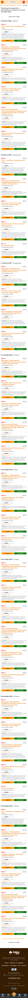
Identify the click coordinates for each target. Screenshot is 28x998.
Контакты (24, 965)
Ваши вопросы (5, 965)
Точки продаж (13, 965)
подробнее (11, 32)
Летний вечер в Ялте (8, 245)
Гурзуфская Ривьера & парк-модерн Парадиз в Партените (12, 69)
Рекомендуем (20, 962)
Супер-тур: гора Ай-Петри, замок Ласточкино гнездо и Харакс (11, 89)
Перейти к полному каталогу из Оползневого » (14, 938)
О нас (19, 965)
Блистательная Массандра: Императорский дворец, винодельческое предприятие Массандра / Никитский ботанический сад (14, 112)
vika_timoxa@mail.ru (15, 973)
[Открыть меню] (26, 2)
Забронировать (20, 40)
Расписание (12, 962)
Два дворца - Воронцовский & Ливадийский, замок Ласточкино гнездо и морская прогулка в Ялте (14, 48)
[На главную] (2, 2)
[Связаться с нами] (24, 2)
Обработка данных (21, 985)
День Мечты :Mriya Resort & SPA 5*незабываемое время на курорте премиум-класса (12, 654)
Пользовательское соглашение (9, 985)
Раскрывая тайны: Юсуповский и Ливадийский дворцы (11, 383)
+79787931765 (14, 978)
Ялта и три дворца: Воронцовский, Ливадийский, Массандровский (12, 312)
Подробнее (7, 40)
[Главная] (1, 5)
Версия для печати (13, 16)
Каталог (7, 962)
